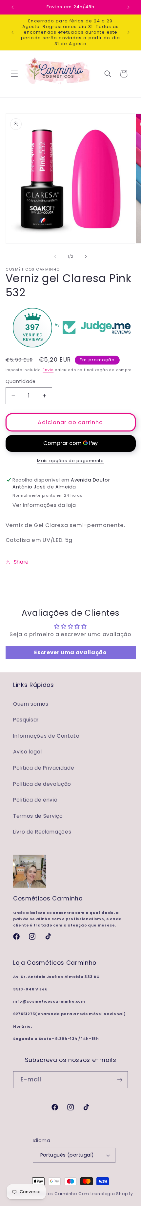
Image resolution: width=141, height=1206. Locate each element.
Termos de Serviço (38, 815)
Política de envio (35, 799)
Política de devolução (42, 783)
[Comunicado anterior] (13, 7)
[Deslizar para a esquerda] (55, 256)
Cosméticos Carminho (51, 1193)
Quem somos (31, 703)
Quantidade (21, 381)
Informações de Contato (46, 735)
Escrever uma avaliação (70, 652)
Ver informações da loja (44, 505)
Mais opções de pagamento (70, 460)
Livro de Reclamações (42, 831)
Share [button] (21, 561)
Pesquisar (26, 719)
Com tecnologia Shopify (105, 1193)
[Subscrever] (120, 1079)
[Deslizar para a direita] (85, 256)
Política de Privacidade (43, 767)
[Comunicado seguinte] (128, 7)
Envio (48, 369)
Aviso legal (27, 751)
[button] (14, 74)
